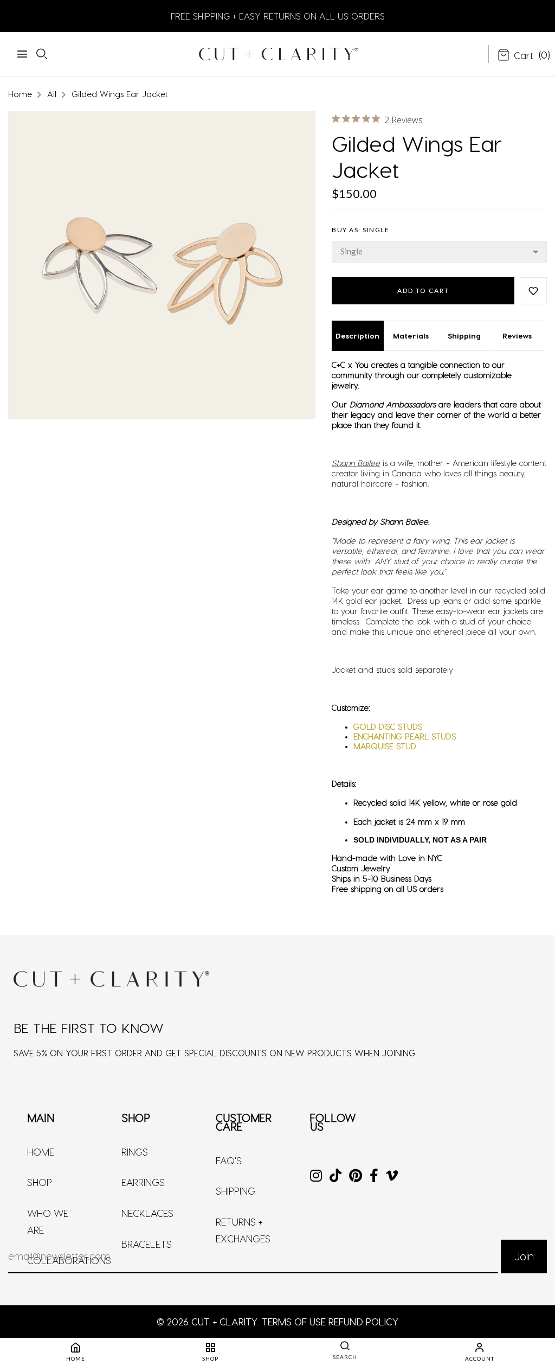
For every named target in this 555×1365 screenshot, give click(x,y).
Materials (411, 335)
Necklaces (147, 1213)
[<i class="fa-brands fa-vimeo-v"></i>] (392, 1176)
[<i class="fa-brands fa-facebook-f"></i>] (374, 1176)
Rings (134, 1151)
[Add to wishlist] (533, 290)
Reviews (517, 335)
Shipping (464, 335)
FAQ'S (229, 1160)
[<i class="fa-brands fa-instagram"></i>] (316, 1176)
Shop (39, 1182)
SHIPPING (235, 1190)
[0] (515, 56)
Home (40, 1151)
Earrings (143, 1182)
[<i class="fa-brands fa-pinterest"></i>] (355, 1176)
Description (357, 335)
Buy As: (360, 230)
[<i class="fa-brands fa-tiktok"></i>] (335, 1176)
